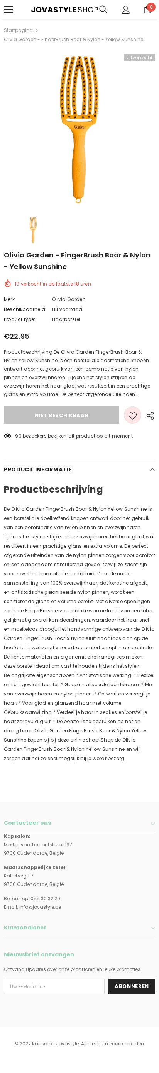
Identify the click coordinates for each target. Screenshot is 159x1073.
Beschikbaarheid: (25, 309)
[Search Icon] (103, 9)
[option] (79, 129)
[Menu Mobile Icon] (8, 9)
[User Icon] (126, 10)
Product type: (20, 319)
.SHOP (36, 9)
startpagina (18, 30)
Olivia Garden (69, 299)
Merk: (10, 299)
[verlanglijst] (132, 415)
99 (18, 436)
